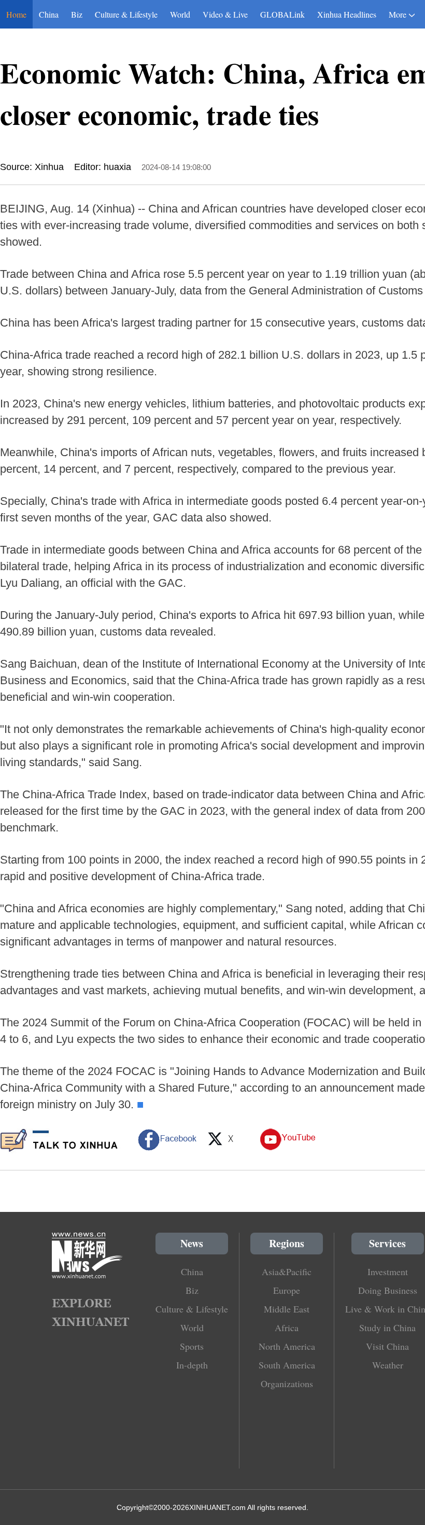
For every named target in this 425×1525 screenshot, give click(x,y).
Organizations (287, 1383)
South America (287, 1365)
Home (16, 14)
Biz (76, 14)
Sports (192, 1346)
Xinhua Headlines (346, 14)
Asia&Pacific (286, 1271)
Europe (286, 1290)
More (397, 14)
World (180, 14)
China (49, 14)
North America (287, 1346)
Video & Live (225, 14)
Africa (287, 1327)
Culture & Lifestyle (126, 14)
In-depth (192, 1365)
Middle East (286, 1309)
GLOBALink (282, 14)
